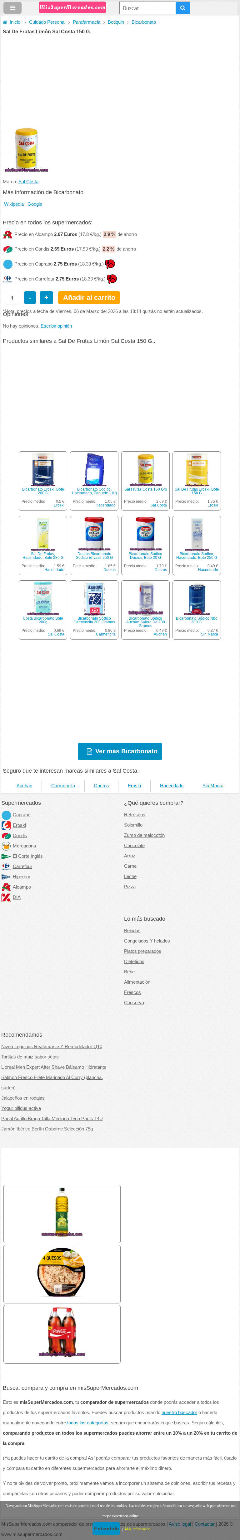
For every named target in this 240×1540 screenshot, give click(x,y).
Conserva (134, 1002)
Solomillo (133, 825)
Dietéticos (134, 961)
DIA (17, 897)
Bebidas (132, 930)
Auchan (160, 634)
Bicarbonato (144, 22)
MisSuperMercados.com (72, 7)
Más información (137, 1529)
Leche (130, 876)
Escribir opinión (56, 326)
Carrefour (22, 866)
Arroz (129, 855)
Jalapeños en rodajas (23, 1098)
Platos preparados (142, 951)
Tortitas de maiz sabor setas (30, 1056)
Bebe (129, 971)
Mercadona (24, 845)
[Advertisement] (120, 81)
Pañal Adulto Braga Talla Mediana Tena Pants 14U (52, 1118)
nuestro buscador (179, 1412)
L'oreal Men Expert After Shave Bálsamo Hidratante (53, 1067)
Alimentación (137, 982)
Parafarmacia (86, 22)
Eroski (59, 505)
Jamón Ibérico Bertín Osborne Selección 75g (47, 1128)
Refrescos (134, 814)
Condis (20, 835)
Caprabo (21, 814)
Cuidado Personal (47, 22)
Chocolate (134, 845)
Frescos (132, 992)
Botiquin (116, 22)
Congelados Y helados (147, 940)
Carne (130, 866)
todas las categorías (87, 1422)
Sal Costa (28, 181)
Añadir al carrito (89, 297)
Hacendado (106, 505)
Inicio (15, 22)
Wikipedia (14, 204)
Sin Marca (209, 634)
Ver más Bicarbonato (126, 751)
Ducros (109, 570)
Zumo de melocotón (144, 835)
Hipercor (21, 876)
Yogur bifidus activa (21, 1108)
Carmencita (106, 634)
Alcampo (22, 887)
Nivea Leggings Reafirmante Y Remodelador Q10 (51, 1046)
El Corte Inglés (28, 856)
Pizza (130, 886)
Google (35, 204)
